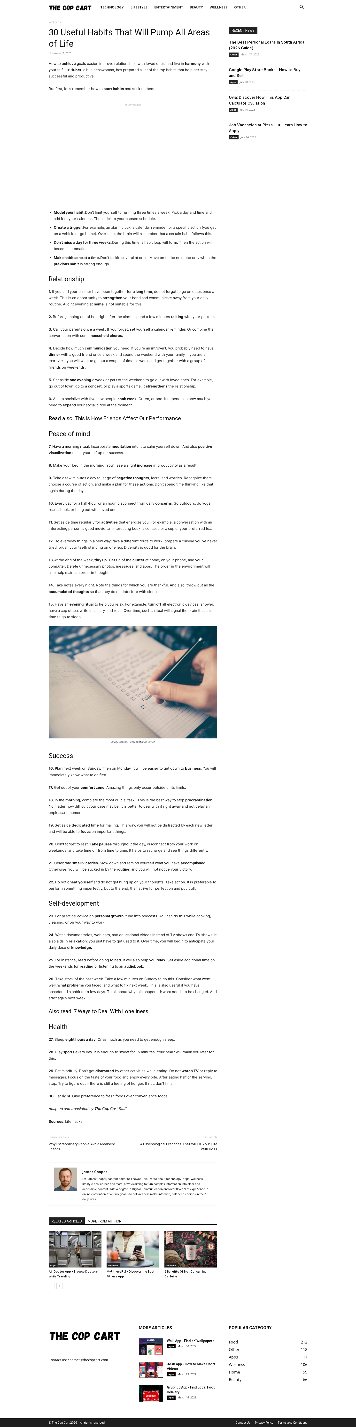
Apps (53, 1265)
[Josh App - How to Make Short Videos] (151, 1370)
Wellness (218, 7)
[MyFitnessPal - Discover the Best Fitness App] (133, 1249)
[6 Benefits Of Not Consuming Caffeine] (190, 1249)
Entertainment (168, 7)
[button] (301, 7)
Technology (112, 7)
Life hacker (74, 1121)
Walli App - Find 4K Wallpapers (190, 1341)
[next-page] (59, 1286)
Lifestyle (139, 7)
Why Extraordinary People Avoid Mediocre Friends (82, 1146)
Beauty (196, 7)
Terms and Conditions (292, 1422)
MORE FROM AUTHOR (104, 1221)
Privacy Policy (264, 1422)
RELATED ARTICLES (67, 1221)
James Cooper (94, 1171)
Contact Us (243, 1422)
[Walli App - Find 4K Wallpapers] (151, 1346)
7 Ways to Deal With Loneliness (111, 1011)
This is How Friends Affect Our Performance (128, 418)
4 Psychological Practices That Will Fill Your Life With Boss (178, 1146)
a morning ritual (75, 446)
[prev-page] (52, 1286)
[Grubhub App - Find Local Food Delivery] (151, 1393)
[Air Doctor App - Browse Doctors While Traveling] (75, 1249)
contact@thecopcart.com (88, 1360)
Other (240, 7)
